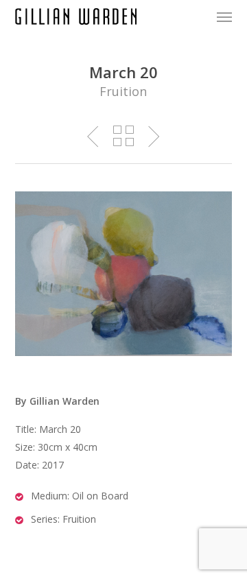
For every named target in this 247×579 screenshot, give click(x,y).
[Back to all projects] (123, 135)
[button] (224, 16)
